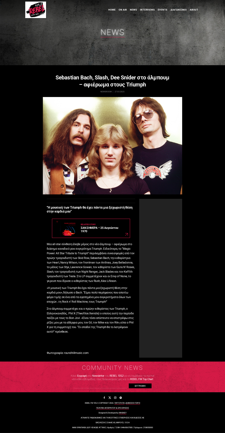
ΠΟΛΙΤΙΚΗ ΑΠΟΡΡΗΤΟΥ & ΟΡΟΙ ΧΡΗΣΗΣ (112, 408)
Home (111, 9)
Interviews (147, 9)
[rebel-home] (35, 10)
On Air (123, 9)
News (133, 9)
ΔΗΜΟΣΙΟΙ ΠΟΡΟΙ (133, 403)
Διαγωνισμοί (179, 9)
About (194, 9)
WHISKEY (122, 413)
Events (162, 9)
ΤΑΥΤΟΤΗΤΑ (119, 403)
